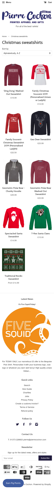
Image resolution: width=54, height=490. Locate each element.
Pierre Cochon (26, 484)
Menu (8, 2)
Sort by (5, 48)
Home (4, 36)
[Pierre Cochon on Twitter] (17, 424)
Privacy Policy (27, 399)
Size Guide (27, 389)
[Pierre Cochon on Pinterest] (30, 424)
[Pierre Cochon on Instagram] (36, 424)
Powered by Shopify (42, 484)
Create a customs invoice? (27, 403)
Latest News (27, 299)
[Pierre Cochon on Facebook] (23, 424)
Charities (27, 392)
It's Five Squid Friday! (27, 304)
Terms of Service (27, 407)
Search (27, 385)
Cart (49, 2)
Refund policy (27, 410)
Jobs (27, 396)
